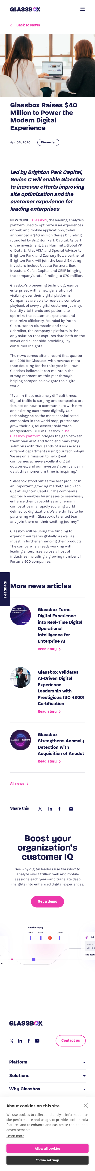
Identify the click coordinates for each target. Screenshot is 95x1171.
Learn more (15, 1136)
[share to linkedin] (50, 809)
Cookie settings (47, 1160)
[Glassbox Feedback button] (5, 589)
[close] (85, 1105)
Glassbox (39, 220)
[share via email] (71, 809)
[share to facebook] (61, 809)
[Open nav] (82, 9)
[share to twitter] (40, 809)
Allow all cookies (47, 1148)
